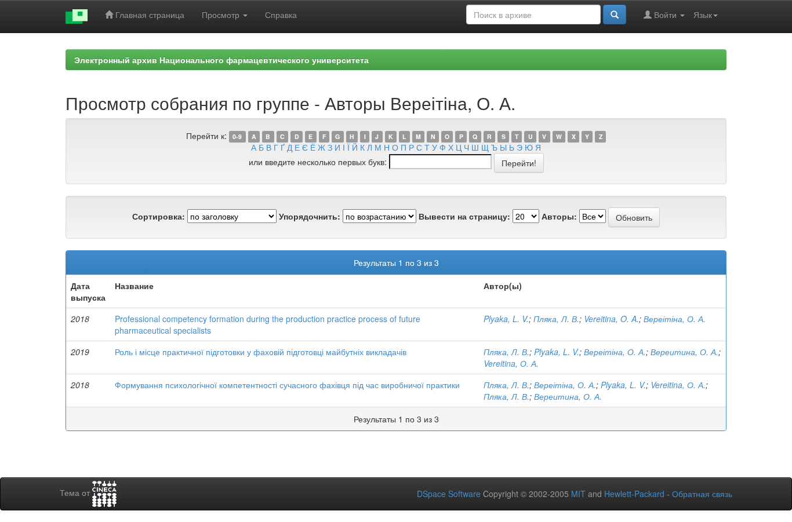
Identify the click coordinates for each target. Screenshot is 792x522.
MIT (578, 493)
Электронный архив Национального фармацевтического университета (221, 59)
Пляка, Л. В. (556, 318)
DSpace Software (449, 493)
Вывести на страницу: (464, 216)
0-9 (237, 136)
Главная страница (148, 14)
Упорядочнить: (309, 216)
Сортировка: (158, 216)
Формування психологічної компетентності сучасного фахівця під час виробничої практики (287, 384)
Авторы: (559, 216)
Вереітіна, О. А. (675, 318)
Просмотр (222, 14)
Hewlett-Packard (634, 493)
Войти (665, 14)
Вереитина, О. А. (684, 351)
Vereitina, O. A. (611, 318)
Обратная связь (702, 493)
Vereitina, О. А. (511, 363)
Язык (702, 14)
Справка (281, 14)
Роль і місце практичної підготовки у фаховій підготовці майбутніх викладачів (260, 351)
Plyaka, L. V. (506, 318)
